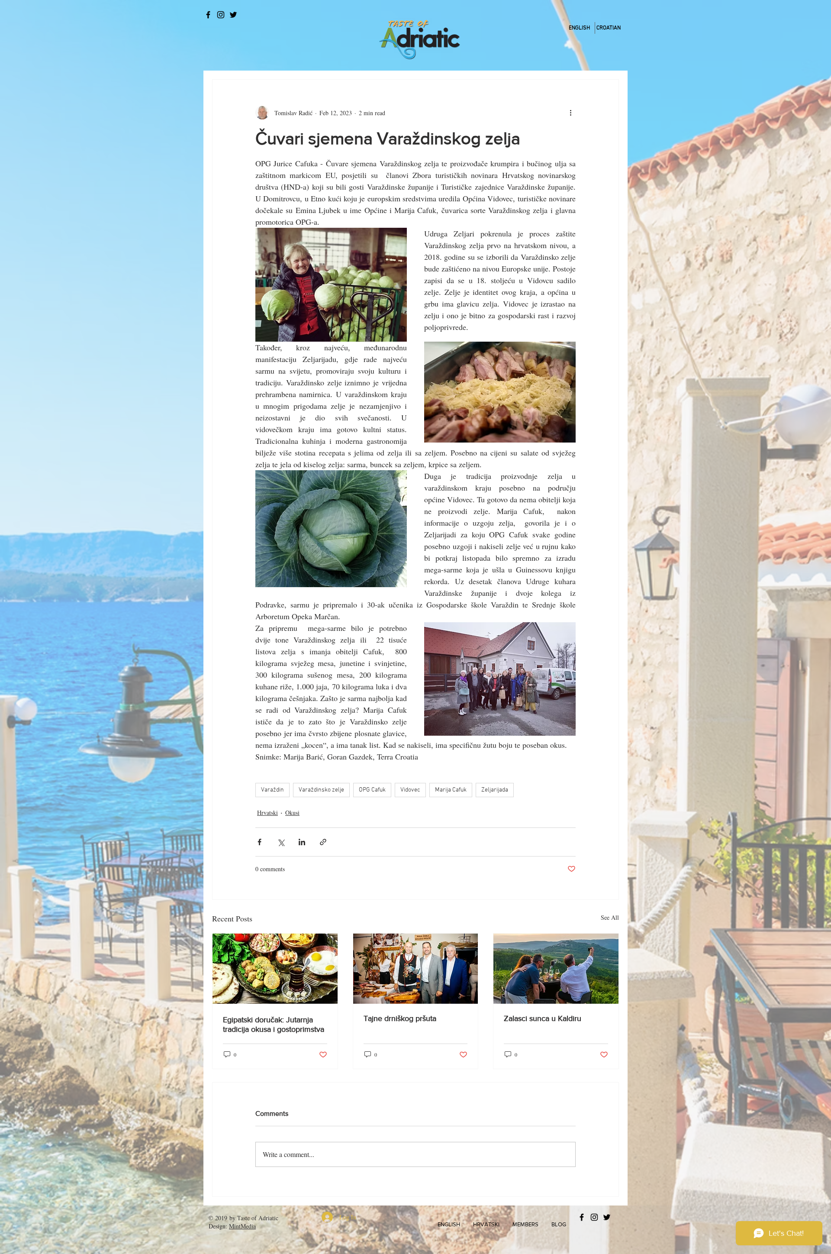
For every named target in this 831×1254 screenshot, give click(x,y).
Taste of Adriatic (257, 1218)
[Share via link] (323, 842)
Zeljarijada (494, 790)
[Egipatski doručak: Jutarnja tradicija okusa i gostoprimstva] (275, 969)
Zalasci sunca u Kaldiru (542, 1018)
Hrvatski (267, 812)
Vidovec (410, 790)
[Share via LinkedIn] (302, 842)
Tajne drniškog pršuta (400, 1018)
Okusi (292, 812)
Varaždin (272, 790)
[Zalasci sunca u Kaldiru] (555, 969)
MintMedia (242, 1226)
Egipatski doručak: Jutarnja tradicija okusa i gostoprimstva (273, 1024)
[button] (449, 1224)
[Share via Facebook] (259, 842)
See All (610, 917)
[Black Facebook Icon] (208, 14)
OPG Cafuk (372, 790)
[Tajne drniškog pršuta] (415, 969)
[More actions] (570, 112)
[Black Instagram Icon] (220, 14)
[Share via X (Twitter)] (281, 842)
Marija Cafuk (451, 790)
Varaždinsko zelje (321, 790)
